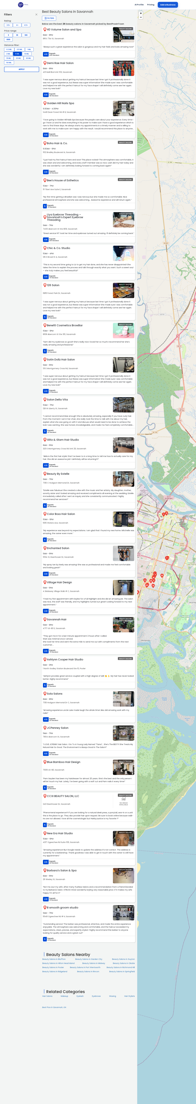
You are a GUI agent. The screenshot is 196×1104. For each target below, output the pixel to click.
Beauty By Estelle (58, 473)
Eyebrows (96, 996)
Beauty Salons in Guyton (123, 959)
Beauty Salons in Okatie (124, 963)
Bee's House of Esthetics (63, 180)
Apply (22, 69)
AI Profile (139, 4)
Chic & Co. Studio (58, 248)
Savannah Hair (57, 619)
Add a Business (167, 4)
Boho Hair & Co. (57, 143)
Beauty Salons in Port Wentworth (85, 967)
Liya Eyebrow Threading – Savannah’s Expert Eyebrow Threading (65, 217)
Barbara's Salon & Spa (62, 870)
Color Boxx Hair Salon (61, 514)
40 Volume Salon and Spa (64, 29)
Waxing (112, 996)
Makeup (64, 996)
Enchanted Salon (58, 548)
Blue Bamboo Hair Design (63, 762)
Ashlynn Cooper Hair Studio (65, 659)
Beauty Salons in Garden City (88, 959)
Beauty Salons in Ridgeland (54, 971)
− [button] (141, 17)
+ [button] (141, 13)
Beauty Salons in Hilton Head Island (58, 963)
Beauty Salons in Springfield (122, 971)
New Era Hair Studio (60, 833)
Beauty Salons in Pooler (53, 967)
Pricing (150, 4)
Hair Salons (47, 996)
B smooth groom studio (62, 907)
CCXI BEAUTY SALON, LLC (63, 796)
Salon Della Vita (57, 399)
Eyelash (80, 996)
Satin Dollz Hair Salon (61, 359)
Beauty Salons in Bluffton (54, 959)
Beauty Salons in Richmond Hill (121, 967)
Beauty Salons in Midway (93, 963)
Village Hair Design (59, 582)
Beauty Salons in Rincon (88, 971)
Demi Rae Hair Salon (60, 63)
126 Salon (53, 285)
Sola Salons (54, 693)
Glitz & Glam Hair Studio (63, 439)
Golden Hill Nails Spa (60, 103)
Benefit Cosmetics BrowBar (65, 325)
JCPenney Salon (57, 728)
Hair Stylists (129, 996)
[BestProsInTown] (23, 4)
